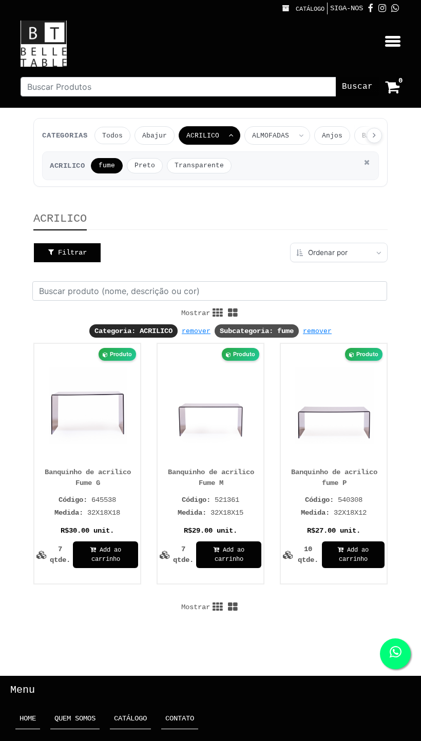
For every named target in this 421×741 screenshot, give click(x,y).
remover (196, 331)
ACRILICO (202, 136)
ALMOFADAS (270, 136)
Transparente (199, 165)
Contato (179, 718)
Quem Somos (74, 718)
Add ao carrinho (106, 555)
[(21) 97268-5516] (395, 8)
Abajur (154, 136)
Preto (145, 165)
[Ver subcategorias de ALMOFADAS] (303, 135)
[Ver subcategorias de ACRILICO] (233, 135)
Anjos (332, 136)
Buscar (357, 86)
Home (30, 718)
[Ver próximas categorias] (374, 135)
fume (107, 165)
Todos (112, 136)
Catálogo (308, 9)
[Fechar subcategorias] (366, 162)
